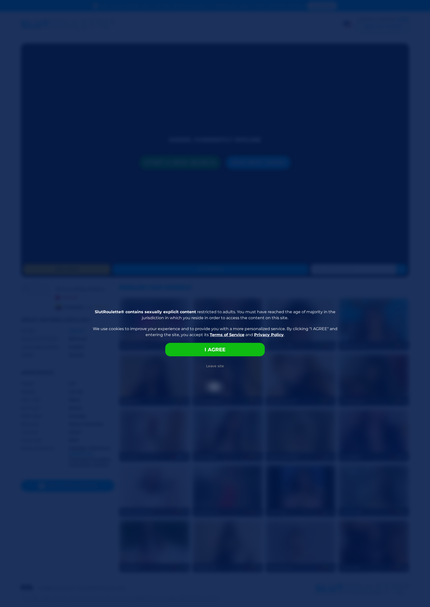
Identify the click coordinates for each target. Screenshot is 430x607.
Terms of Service (227, 334)
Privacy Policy (269, 334)
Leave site (215, 366)
